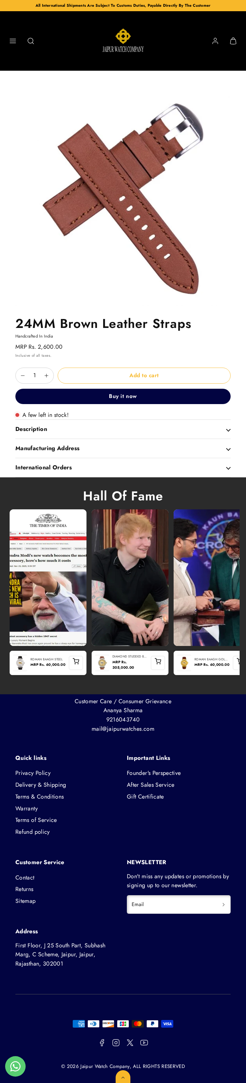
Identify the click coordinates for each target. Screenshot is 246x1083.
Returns (24, 889)
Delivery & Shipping (40, 785)
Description (31, 429)
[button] (12, 41)
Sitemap (25, 901)
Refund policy (32, 832)
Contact (25, 877)
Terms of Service (36, 820)
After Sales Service (151, 785)
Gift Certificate (145, 796)
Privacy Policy (33, 773)
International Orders (43, 467)
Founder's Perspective (154, 773)
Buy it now (123, 396)
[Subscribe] (224, 904)
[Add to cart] (76, 663)
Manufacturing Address (47, 448)
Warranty (26, 808)
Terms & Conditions (39, 796)
